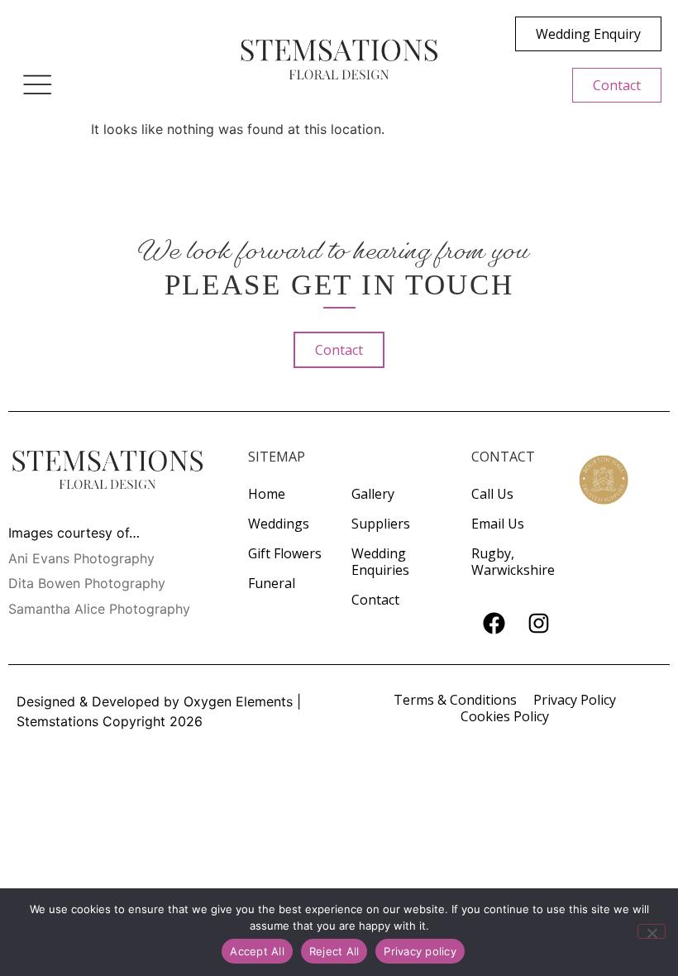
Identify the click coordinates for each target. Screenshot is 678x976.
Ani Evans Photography (81, 558)
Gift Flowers (285, 553)
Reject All (334, 951)
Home (266, 494)
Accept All (257, 951)
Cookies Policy (505, 716)
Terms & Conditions (455, 699)
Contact (375, 600)
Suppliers (380, 523)
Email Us (497, 523)
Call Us (492, 494)
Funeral (271, 583)
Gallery (372, 494)
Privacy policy (420, 951)
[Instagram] (538, 623)
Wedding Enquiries (380, 561)
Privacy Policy (574, 699)
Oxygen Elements (238, 701)
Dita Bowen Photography (86, 583)
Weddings (278, 523)
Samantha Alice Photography (99, 608)
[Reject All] (651, 931)
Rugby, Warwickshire (513, 561)
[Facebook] (493, 623)
